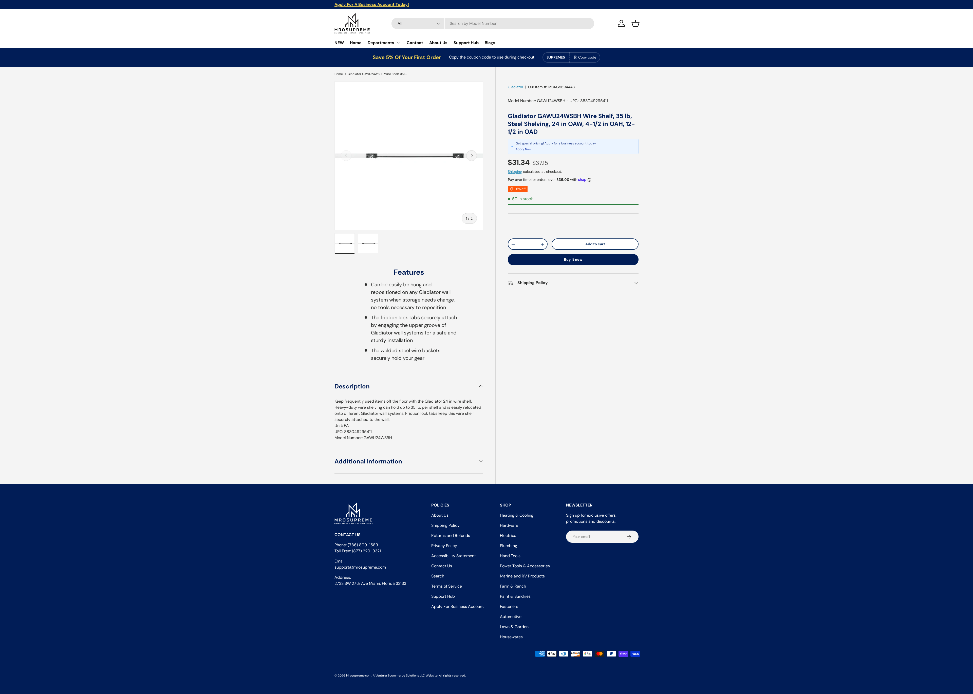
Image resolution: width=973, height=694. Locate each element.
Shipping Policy (445, 525)
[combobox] (492, 23)
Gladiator (515, 87)
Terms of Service (446, 586)
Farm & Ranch (513, 586)
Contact (415, 42)
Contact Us (441, 566)
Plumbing (508, 545)
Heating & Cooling (516, 515)
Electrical (508, 535)
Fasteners (509, 606)
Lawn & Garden (514, 626)
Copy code (587, 57)
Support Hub (466, 42)
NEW (339, 42)
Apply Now (523, 149)
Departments (381, 42)
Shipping (515, 171)
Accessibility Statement (453, 555)
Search (437, 576)
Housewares (511, 637)
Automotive (510, 616)
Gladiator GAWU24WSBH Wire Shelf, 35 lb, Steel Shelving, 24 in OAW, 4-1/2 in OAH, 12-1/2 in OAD (378, 74)
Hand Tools (510, 555)
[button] (635, 23)
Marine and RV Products (522, 576)
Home (356, 42)
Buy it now (573, 259)
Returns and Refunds (450, 535)
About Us (438, 42)
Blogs (490, 42)
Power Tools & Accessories (525, 566)
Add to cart (595, 244)
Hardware (509, 525)
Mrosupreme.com (358, 675)
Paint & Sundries (515, 596)
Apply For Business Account (457, 606)
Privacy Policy (444, 545)
